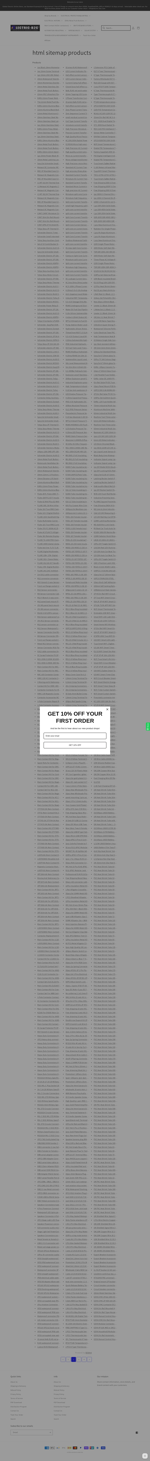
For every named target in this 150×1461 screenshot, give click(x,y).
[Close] (107, 709)
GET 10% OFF (75, 745)
